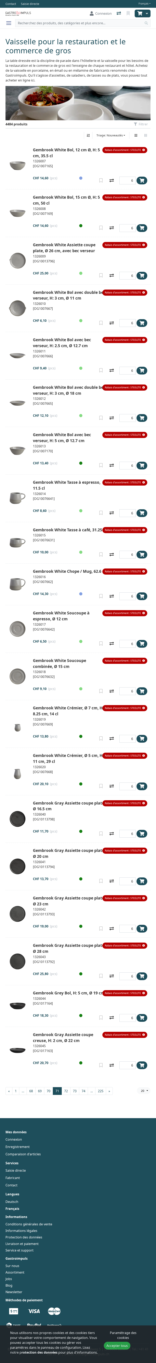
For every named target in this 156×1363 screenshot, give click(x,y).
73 (75, 1091)
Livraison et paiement (22, 1244)
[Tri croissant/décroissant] (88, 135)
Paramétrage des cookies (123, 1335)
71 (57, 1091)
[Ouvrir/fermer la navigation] (10, 23)
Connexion (13, 1139)
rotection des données (39, 1352)
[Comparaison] (119, 13)
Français (143, 3)
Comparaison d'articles (23, 1154)
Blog (8, 1285)
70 (48, 1091)
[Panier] (139, 13)
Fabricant (12, 1178)
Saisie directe (15, 1170)
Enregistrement (17, 1147)
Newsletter (13, 1292)
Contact (11, 1185)
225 (100, 1091)
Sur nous (12, 1266)
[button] (124, 150)
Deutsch (11, 1201)
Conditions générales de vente (28, 1224)
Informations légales (21, 1230)
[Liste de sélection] (128, 13)
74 (83, 1091)
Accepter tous (117, 1345)
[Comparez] (111, 180)
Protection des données (23, 1237)
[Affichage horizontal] (146, 135)
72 (66, 1091)
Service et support (19, 1250)
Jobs (8, 1279)
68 (31, 1091)
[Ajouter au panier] (141, 180)
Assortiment (14, 1272)
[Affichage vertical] (136, 135)
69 (40, 1091)
